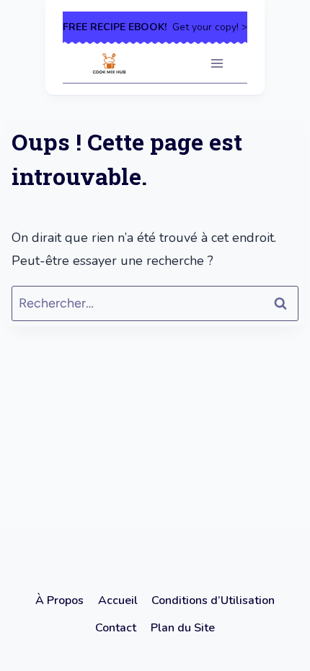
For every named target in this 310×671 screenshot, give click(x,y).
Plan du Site (183, 628)
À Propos (59, 600)
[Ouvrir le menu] (216, 63)
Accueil (118, 600)
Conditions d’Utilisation (213, 600)
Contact (115, 628)
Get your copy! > (155, 27)
